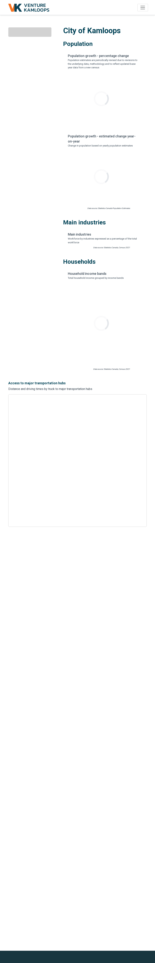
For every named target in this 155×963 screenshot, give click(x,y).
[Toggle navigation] (142, 7)
